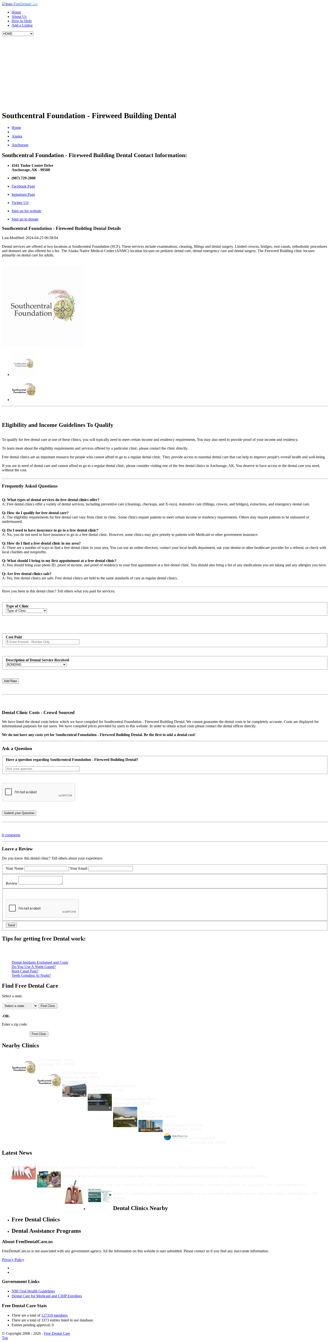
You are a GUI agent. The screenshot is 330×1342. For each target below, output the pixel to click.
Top (5, 1338)
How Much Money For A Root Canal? (119, 1180)
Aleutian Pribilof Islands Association (117, 1081)
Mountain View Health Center (138, 1095)
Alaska (17, 136)
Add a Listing (22, 25)
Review (12, 883)
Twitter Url (20, 203)
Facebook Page (23, 186)
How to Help (22, 21)
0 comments (11, 835)
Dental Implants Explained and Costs (40, 962)
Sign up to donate (25, 219)
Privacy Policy (13, 1260)
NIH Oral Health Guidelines (33, 1291)
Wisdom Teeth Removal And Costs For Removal (76, 1163)
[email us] (12, 1272)
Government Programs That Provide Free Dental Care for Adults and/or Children (180, 1189)
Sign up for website (26, 211)
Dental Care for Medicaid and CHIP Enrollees (47, 1296)
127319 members (54, 1315)
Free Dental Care (57, 1333)
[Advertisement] (165, 72)
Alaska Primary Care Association (216, 1134)
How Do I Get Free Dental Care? (89, 1172)
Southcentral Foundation (82, 1068)
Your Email (78, 868)
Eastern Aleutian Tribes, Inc (161, 1108)
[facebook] (12, 1268)
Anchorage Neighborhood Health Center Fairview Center (211, 1121)
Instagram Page (23, 194)
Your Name (14, 868)
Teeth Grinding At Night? (31, 975)
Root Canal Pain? (25, 971)
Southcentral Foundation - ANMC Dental (71, 1055)
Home (16, 12)
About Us (19, 17)
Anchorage (20, 145)
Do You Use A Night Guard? (34, 967)
